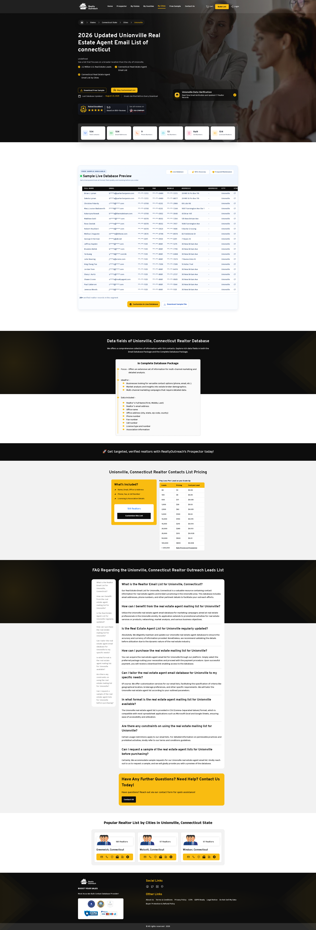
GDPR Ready (199, 900)
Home (110, 6)
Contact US (129, 799)
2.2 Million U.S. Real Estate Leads (96, 67)
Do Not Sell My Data (227, 900)
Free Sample (175, 6)
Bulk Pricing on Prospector (186, 548)
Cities (125, 23)
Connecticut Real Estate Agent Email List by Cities (96, 76)
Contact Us (190, 6)
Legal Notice (212, 900)
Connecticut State (109, 23)
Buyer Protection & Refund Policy (160, 904)
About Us (150, 900)
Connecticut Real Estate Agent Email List (132, 68)
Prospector (122, 6)
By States (135, 6)
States (93, 23)
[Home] (82, 22)
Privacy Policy (180, 900)
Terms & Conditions (164, 900)
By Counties (148, 6)
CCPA (190, 900)
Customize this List (134, 516)
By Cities (162, 6)
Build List (222, 7)
